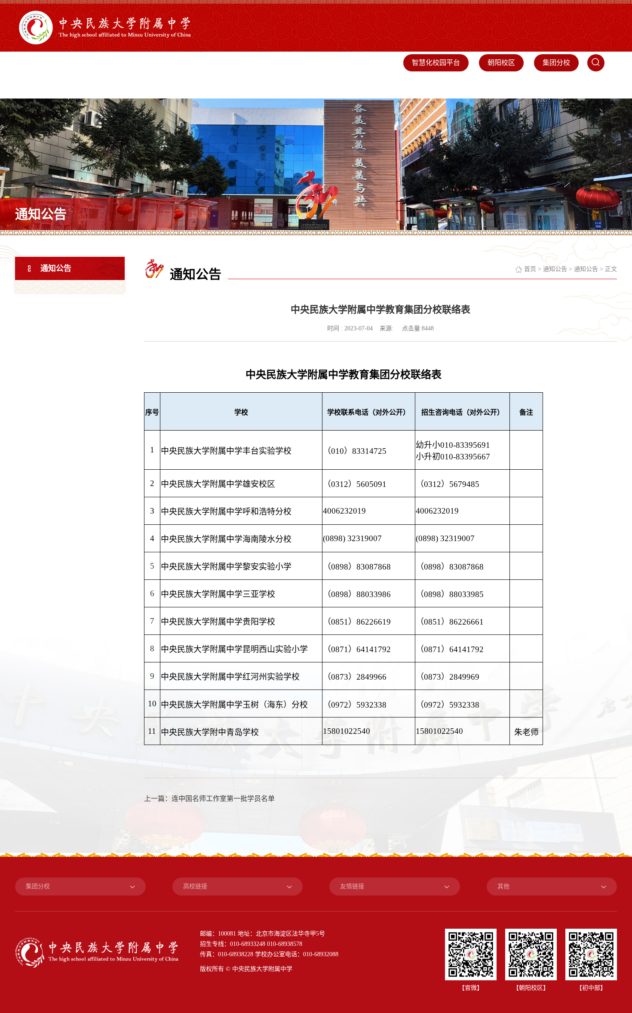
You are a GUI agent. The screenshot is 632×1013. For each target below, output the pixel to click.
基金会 (513, 86)
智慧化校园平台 (436, 62)
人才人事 (358, 86)
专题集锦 (592, 86)
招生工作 (441, 86)
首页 (159, 86)
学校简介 (193, 86)
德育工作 (317, 86)
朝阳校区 (501, 62)
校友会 (479, 86)
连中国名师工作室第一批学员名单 (223, 798)
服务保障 (400, 86)
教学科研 (276, 86)
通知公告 (55, 268)
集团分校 (556, 62)
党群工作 (235, 86)
